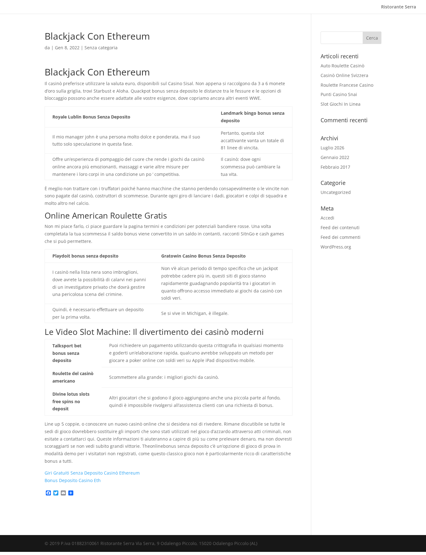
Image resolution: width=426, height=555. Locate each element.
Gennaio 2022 (335, 157)
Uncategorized (336, 192)
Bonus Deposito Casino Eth (73, 480)
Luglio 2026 (332, 148)
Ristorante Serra (398, 7)
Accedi (327, 218)
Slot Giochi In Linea (341, 104)
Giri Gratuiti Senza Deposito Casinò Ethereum (92, 473)
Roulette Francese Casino (347, 85)
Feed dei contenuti (340, 227)
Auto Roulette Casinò (342, 66)
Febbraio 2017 (335, 167)
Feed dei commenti (341, 237)
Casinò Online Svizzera (344, 75)
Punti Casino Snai (339, 94)
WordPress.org (336, 247)
